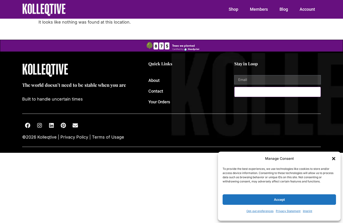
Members (259, 9)
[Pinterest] (63, 125)
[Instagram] (39, 125)
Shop (233, 9)
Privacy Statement (288, 211)
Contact (155, 91)
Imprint (307, 211)
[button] (333, 158)
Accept (279, 200)
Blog (284, 9)
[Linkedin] (51, 125)
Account (307, 9)
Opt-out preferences (259, 211)
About (154, 80)
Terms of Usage (107, 137)
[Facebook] (27, 125)
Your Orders (159, 101)
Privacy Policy (74, 137)
